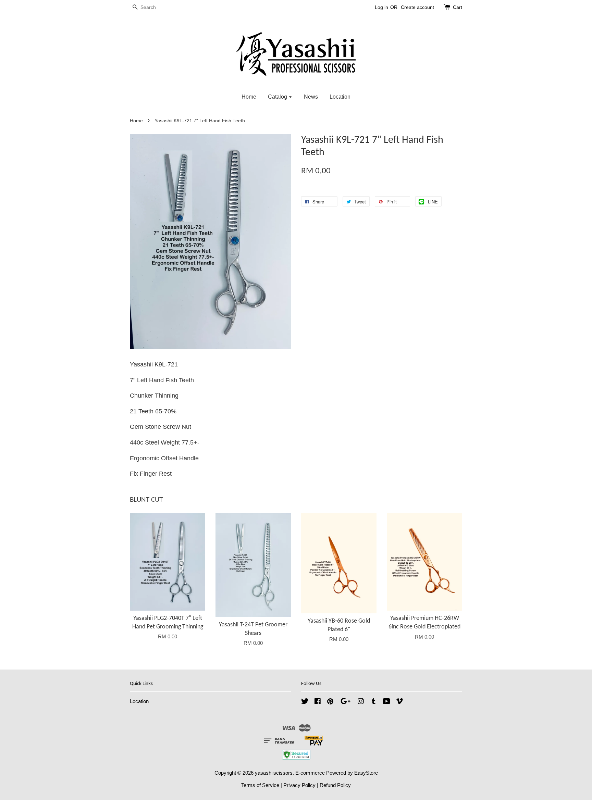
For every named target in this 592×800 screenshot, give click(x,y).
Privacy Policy (299, 785)
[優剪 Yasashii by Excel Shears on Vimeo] (399, 702)
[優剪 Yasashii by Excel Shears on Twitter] (305, 702)
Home (249, 97)
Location (340, 97)
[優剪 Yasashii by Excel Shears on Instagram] (361, 702)
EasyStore (366, 773)
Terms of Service (260, 785)
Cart (457, 7)
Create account (417, 7)
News (311, 97)
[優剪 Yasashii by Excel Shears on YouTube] (387, 702)
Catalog (278, 97)
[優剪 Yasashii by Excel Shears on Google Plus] (345, 702)
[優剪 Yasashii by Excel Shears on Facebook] (317, 702)
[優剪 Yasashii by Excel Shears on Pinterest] (330, 702)
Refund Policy (335, 785)
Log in (381, 7)
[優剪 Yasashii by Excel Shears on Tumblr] (374, 702)
